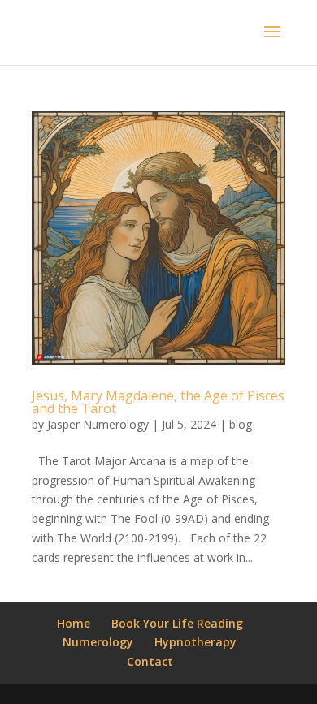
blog (240, 424)
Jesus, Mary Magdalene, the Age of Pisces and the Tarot (158, 402)
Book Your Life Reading (177, 623)
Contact (150, 661)
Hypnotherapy (195, 642)
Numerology (98, 642)
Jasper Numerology (98, 424)
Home (73, 623)
